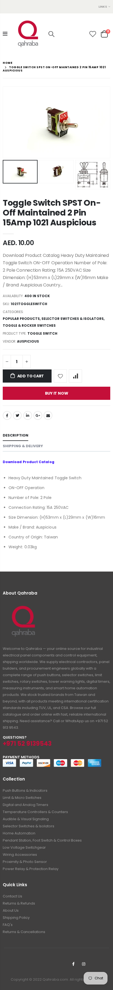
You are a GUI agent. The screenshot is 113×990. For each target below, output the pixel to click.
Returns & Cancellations (24, 931)
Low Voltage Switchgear (24, 847)
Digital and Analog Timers (25, 804)
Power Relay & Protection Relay (30, 868)
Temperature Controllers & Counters (35, 811)
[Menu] (5, 34)
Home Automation (19, 833)
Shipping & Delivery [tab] (23, 446)
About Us (11, 910)
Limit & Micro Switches (22, 797)
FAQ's (8, 924)
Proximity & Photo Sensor (25, 861)
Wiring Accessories (20, 854)
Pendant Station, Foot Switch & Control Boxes (42, 840)
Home (7, 63)
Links (102, 6)
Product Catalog (38, 462)
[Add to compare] (75, 376)
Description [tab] (15, 435)
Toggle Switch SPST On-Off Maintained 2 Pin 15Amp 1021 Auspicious (52, 212)
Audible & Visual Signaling (26, 819)
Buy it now (56, 393)
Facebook (7, 415)
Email (48, 415)
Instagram (84, 964)
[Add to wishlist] (60, 376)
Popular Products (21, 318)
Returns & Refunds (19, 903)
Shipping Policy (16, 917)
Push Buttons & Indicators (25, 790)
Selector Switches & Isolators (72, 318)
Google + (37, 415)
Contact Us (12, 896)
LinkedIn (27, 415)
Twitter (17, 415)
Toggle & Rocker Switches (29, 325)
